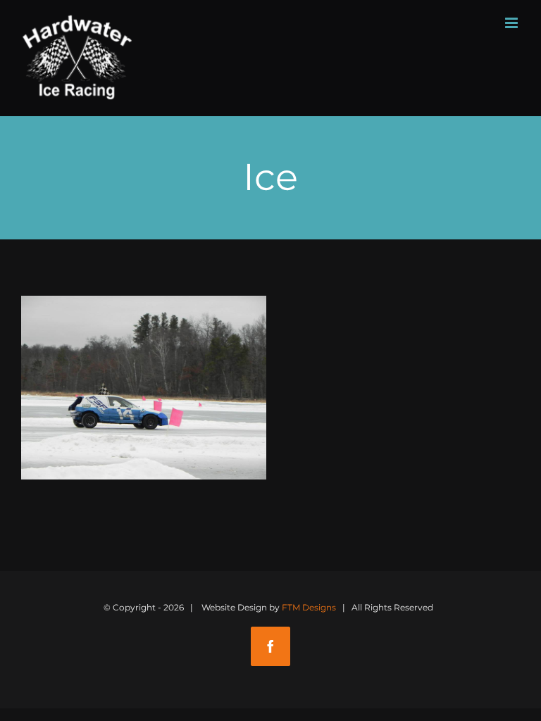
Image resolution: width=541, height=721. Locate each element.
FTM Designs (309, 607)
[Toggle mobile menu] (512, 22)
